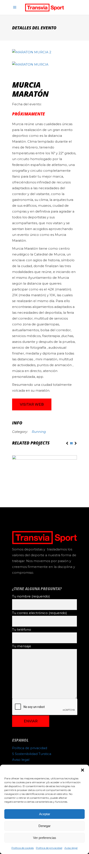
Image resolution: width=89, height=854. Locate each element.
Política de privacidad (49, 847)
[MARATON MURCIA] (44, 64)
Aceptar (44, 814)
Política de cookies (22, 847)
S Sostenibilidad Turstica (31, 754)
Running (39, 432)
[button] (82, 770)
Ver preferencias (44, 838)
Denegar (44, 826)
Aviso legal (71, 847)
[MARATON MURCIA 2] (44, 52)
